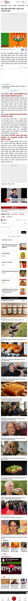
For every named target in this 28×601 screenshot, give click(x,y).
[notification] (25, 2)
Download (4, 46)
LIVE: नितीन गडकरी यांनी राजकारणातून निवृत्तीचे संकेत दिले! (5, 586)
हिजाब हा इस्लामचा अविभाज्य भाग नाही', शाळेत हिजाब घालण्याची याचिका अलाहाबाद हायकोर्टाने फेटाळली (15, 586)
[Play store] (23, 2)
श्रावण (10, 5)
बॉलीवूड (3, 217)
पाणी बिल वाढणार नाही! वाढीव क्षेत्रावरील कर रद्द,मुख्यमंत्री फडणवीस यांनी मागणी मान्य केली (14, 137)
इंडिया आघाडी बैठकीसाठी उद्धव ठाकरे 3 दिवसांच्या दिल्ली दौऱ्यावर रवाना (13, 210)
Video (4, 554)
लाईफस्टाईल (21, 214)
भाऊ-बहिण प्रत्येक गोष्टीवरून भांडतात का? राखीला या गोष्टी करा (5, 550)
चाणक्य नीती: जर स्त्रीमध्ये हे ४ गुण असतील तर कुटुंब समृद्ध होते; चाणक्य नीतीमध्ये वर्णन (15, 550)
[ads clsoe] (27, 593)
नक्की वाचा (5, 540)
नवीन (4, 577)
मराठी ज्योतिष (21, 5)
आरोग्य (14, 5)
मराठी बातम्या (9, 217)
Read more (7, 199)
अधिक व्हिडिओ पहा (6, 556)
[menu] (2, 2)
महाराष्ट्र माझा (4, 5)
